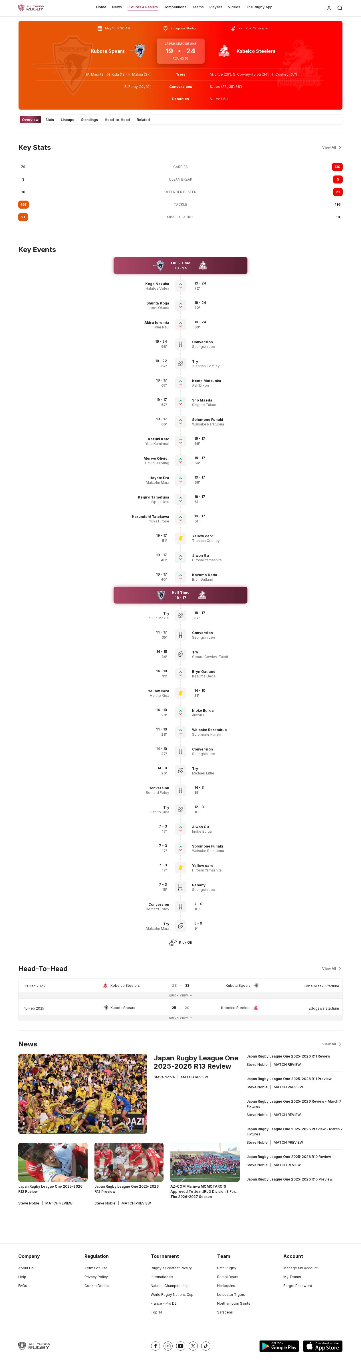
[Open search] (340, 8)
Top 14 (156, 1312)
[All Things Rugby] (34, 1346)
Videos (234, 7)
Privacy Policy (96, 1277)
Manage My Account (300, 1268)
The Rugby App (259, 7)
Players (215, 7)
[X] (193, 1346)
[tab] (30, 119)
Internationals (162, 1277)
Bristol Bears (227, 1277)
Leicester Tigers (231, 1294)
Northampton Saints (233, 1303)
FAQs (22, 1286)
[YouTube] (180, 1346)
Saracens (225, 1312)
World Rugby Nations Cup (172, 1294)
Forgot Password (297, 1286)
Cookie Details (96, 1286)
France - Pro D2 (164, 1303)
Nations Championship (170, 1286)
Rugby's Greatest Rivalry (171, 1268)
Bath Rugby (226, 1268)
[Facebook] (155, 1346)
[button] (142, 283)
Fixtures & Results (143, 7)
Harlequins (226, 1286)
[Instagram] (168, 1346)
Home (101, 7)
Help (22, 1277)
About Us (26, 1268)
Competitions (175, 7)
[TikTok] (205, 1346)
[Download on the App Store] (323, 1346)
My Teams (292, 1277)
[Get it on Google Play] (279, 1346)
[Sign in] (329, 8)
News (117, 7)
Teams (198, 7)
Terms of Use (96, 1268)
